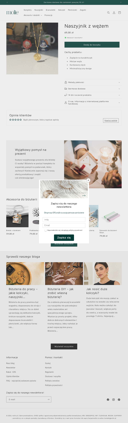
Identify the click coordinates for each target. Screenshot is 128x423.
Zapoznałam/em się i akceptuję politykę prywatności (64, 230)
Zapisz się (64, 237)
